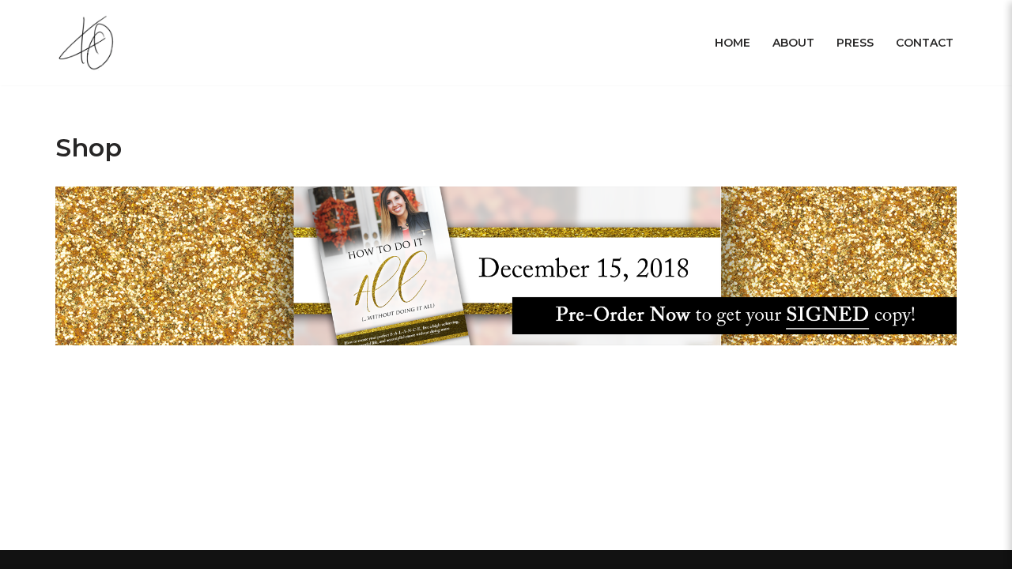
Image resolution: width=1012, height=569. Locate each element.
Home (732, 43)
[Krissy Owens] (89, 42)
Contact (924, 43)
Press (855, 43)
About (793, 43)
